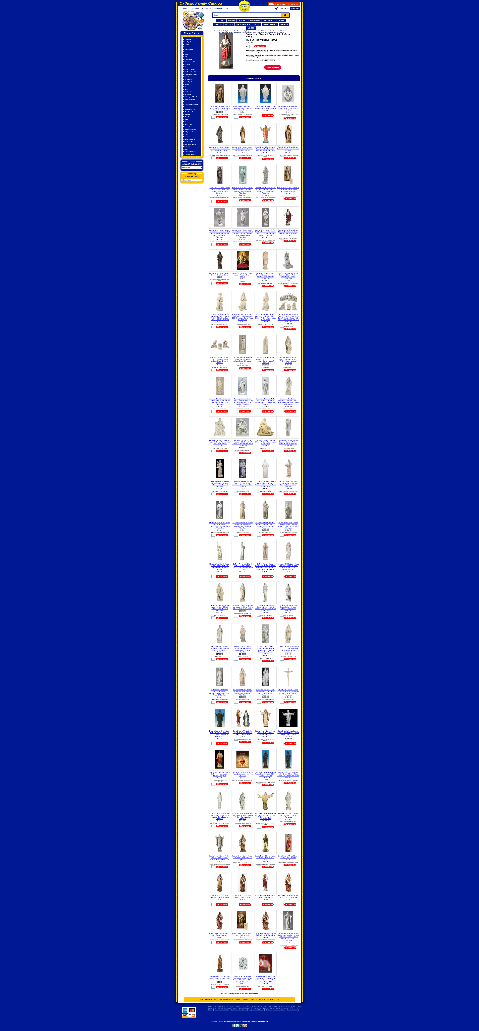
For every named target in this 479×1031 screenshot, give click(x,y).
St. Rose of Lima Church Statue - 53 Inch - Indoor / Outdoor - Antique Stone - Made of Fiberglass (288, 649)
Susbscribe (194, 9)
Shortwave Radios (190, 144)
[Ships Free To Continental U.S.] (273, 67)
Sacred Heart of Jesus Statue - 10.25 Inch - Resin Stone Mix (242, 857)
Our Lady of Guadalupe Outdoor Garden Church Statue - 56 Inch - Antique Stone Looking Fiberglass (220, 401)
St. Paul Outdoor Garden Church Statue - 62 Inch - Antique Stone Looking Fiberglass (242, 649)
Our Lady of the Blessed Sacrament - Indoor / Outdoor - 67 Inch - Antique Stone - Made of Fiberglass (288, 401)
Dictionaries (188, 79)
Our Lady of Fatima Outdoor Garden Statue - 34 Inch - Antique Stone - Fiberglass (242, 359)
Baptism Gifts (188, 49)
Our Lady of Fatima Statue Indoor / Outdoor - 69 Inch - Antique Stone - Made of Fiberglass (265, 360)
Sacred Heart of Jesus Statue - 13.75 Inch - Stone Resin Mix (219, 896)
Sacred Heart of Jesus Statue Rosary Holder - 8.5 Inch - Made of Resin (219, 978)
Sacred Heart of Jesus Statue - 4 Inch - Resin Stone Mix (220, 934)
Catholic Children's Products (227, 1008)
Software (187, 147)
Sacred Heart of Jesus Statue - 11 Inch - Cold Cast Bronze (219, 274)
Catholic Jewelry (244, 1008)
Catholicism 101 (189, 62)
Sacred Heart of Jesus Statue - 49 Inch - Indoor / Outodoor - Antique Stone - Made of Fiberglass (242, 190)
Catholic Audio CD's (259, 1006)
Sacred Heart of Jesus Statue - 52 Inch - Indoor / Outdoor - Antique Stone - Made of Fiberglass (265, 190)
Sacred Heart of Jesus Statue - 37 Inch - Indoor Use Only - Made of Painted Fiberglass (265, 149)
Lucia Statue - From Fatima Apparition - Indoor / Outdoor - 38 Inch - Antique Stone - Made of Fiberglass (265, 317)
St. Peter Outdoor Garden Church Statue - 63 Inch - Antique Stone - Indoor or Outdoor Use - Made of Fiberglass (265, 650)
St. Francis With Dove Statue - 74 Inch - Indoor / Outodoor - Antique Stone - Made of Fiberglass (288, 484)
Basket (295, 8)
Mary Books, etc (189, 109)
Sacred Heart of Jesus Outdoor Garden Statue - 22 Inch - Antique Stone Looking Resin (219, 857)
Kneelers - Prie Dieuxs (191, 104)
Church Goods (189, 67)
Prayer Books (243, 24)
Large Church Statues (256, 1010)
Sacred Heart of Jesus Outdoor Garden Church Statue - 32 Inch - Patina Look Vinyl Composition (288, 774)
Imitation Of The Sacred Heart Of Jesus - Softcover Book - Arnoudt (242, 275)
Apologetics (188, 42)
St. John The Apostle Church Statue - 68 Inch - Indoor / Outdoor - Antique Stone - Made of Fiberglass (242, 566)
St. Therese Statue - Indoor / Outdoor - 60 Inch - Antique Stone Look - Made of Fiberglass (242, 692)
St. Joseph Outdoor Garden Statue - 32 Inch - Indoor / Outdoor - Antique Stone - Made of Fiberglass (265, 607)
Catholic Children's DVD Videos (239, 1006)
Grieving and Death (190, 97)
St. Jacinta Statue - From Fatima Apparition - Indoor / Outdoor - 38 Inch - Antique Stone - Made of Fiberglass (242, 317)
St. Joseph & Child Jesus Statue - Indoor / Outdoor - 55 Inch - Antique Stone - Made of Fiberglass (219, 607)
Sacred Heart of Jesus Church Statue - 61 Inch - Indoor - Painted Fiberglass (219, 774)
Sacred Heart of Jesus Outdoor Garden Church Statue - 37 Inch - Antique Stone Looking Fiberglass (219, 816)
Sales (256, 24)
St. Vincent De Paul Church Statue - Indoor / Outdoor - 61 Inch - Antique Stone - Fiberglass (265, 692)
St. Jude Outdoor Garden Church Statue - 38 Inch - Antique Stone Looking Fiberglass (288, 607)
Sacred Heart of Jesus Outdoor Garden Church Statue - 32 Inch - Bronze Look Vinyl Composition (265, 774)
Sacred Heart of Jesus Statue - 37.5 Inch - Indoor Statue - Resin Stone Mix (288, 149)
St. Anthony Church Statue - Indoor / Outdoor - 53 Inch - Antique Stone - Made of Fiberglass (219, 484)
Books (186, 54)
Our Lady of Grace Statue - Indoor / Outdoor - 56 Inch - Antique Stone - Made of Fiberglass (288, 360)
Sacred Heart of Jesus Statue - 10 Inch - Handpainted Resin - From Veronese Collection (288, 232)
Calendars (187, 57)
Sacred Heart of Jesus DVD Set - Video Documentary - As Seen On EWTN (242, 774)
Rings (186, 134)
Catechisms (254, 21)
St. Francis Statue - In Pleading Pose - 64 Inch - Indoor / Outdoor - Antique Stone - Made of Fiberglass (265, 484)
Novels (186, 122)
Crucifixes (187, 77)
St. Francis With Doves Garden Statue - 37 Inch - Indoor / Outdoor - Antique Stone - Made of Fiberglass (219, 525)
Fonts (186, 89)
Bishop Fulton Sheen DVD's (217, 1006)
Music (186, 119)
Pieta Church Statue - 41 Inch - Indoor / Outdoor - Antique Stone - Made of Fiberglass (220, 442)
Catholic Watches (190, 152)
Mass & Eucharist (190, 112)
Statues (284, 24)
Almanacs (187, 39)
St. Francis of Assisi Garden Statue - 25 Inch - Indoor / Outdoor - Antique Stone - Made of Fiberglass (242, 484)
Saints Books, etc (189, 139)
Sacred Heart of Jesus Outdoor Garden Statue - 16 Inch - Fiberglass (288, 815)
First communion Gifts (222, 1010)
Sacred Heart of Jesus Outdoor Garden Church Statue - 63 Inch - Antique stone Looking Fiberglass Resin (265, 816)
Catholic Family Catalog (193, 21)
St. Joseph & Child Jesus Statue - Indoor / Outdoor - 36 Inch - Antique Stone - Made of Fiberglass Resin (288, 566)
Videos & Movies (189, 154)
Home (185, 9)
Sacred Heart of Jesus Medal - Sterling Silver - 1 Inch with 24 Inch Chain (288, 108)
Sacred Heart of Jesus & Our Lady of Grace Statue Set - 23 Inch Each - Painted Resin (242, 732)
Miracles (187, 114)
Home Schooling (189, 99)
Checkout (245, 999)
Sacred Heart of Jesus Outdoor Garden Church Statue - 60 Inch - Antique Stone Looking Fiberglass (288, 733)
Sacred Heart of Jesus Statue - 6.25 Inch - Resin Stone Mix (265, 934)
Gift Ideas (279, 21)
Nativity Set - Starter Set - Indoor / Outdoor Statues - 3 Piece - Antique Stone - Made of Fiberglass (219, 360)
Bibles (242, 21)
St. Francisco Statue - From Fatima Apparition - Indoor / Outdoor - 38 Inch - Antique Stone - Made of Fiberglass (220, 317)
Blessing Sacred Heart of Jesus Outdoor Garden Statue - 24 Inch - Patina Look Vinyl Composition (219, 733)
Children (267, 21)
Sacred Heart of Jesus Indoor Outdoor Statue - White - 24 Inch (265, 107)
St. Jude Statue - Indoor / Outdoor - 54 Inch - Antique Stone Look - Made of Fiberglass (220, 649)
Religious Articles (189, 132)
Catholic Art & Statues (275, 1006)
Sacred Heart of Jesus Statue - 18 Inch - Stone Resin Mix (242, 896)
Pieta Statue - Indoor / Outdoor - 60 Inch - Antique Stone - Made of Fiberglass (265, 442)
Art (221, 21)
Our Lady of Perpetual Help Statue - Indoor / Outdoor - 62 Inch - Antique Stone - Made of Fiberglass (265, 401)
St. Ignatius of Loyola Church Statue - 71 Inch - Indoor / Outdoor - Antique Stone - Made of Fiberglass (288, 525)
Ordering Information (226, 999)
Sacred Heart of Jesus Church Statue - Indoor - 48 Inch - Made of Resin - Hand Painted (219, 108)
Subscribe (270, 999)
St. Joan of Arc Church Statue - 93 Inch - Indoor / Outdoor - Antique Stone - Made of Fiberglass (219, 566)
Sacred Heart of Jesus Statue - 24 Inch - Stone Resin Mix (288, 896)
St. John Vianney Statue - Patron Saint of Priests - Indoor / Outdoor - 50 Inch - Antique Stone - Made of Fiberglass (265, 566)
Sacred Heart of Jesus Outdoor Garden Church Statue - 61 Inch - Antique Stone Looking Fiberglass (242, 816)
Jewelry (218, 24)
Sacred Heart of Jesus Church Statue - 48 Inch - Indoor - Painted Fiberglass (265, 732)
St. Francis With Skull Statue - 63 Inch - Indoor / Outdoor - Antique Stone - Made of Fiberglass (265, 525)
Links (277, 999)
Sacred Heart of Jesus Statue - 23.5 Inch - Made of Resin (265, 896)
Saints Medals (270, 24)
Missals (229, 24)
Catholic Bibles (290, 1006)
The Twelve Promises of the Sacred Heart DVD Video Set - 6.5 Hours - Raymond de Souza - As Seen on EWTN (265, 979)
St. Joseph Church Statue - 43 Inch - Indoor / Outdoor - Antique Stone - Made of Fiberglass (242, 607)
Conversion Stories (190, 74)
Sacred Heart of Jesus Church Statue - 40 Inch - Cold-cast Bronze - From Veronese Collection (219, 190)
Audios (231, 21)
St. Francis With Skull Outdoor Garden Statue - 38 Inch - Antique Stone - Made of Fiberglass (243, 525)
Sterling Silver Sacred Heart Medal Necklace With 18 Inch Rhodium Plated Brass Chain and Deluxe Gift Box (242, 979)
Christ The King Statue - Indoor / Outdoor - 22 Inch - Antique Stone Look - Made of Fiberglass (288, 275)
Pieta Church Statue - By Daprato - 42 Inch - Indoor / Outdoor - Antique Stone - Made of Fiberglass (242, 442)
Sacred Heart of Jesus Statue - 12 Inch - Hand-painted (288, 857)
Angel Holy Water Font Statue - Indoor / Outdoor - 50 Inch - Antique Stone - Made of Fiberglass (265, 275)
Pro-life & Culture (190, 129)
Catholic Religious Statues (279, 1008)
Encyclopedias (189, 82)
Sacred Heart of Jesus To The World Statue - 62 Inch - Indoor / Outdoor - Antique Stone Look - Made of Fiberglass (265, 232)
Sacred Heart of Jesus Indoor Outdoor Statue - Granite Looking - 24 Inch (242, 108)
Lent (185, 107)
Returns (237, 999)
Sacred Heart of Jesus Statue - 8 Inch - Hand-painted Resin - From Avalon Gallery (288, 189)
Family (186, 84)
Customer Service (221, 9)
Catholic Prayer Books (260, 1008)
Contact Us (206, 9)
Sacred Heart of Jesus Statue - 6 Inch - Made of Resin (242, 934)
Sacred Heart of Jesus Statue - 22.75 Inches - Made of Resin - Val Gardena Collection (242, 149)
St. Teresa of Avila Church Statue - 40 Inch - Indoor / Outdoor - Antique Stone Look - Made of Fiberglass (219, 692)
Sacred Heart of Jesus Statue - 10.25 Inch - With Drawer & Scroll (265, 857)
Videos (251, 28)
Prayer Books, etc (190, 127)
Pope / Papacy (188, 124)
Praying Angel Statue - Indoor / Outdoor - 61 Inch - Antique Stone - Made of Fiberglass (288, 442)
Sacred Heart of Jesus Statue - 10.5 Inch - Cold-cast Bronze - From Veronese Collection (219, 149)
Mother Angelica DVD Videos (275, 1010)
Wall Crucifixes (292, 1010)
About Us (262, 999)
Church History (189, 69)
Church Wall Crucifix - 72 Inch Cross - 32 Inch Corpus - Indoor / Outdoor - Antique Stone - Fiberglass (288, 692)
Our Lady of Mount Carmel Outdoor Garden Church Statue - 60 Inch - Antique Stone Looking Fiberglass (242, 401)
